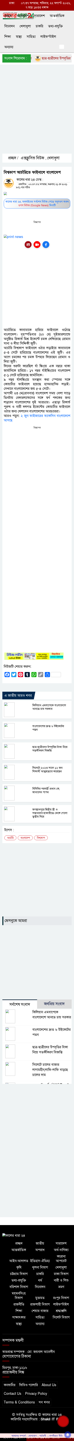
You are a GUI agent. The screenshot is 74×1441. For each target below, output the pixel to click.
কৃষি (18, 1267)
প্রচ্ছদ (8, 16)
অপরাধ (40, 1250)
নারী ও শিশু (61, 1280)
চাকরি (39, 26)
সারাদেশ (39, 16)
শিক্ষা (7, 36)
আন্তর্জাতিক (57, 16)
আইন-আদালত (18, 1261)
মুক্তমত (40, 1298)
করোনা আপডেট (61, 1258)
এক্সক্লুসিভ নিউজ (32, 158)
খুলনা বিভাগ (40, 1267)
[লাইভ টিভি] (37, 244)
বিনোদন (9, 26)
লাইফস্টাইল (48, 36)
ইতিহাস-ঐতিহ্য (40, 1261)
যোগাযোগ (32, 1435)
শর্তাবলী (42, 1435)
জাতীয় (40, 1243)
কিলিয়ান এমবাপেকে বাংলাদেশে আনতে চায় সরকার (49, 707)
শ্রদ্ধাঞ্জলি (61, 1311)
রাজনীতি (18, 1304)
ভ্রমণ (61, 1287)
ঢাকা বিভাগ (61, 1274)
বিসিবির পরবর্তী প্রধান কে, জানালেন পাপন (46, 790)
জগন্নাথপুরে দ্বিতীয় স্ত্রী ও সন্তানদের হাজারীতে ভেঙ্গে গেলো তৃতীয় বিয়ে (49, 813)
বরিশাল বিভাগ (18, 1287)
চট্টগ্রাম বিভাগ (19, 1274)
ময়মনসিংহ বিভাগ (19, 1295)
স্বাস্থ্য (19, 36)
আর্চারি (10, 838)
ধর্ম (40, 1280)
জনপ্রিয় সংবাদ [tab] (54, 1004)
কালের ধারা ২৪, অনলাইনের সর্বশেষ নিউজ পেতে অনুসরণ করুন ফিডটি (37, 203)
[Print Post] (28, 244)
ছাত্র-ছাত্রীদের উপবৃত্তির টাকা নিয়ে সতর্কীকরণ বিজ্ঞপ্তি (49, 748)
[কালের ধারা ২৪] (13, 1235)
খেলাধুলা (25, 26)
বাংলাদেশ (23, 16)
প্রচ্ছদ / (12, 158)
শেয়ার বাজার (40, 1311)
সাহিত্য (31, 36)
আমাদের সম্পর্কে (18, 1435)
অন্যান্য (8, 47)
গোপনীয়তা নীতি (56, 1435)
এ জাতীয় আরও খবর (18, 695)
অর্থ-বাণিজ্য (61, 1250)
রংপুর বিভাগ (61, 1298)
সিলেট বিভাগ (61, 1317)
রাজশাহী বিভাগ (40, 1304)
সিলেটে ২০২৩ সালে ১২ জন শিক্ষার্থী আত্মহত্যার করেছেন (47, 769)
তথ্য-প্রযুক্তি (55, 26)
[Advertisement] (37, 112)
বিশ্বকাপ (41, 838)
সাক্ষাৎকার (18, 1317)
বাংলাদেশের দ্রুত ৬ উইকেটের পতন (48, 728)
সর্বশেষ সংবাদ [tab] (19, 1004)
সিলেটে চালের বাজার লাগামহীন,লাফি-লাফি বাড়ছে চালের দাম (50, 1069)
